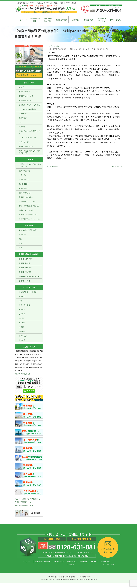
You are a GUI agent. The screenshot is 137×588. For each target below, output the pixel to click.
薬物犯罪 (22, 331)
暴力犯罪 (22, 322)
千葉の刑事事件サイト (24, 502)
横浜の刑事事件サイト (24, 505)
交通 (20, 300)
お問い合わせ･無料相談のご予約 (30, 132)
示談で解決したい (25, 192)
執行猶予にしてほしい (27, 201)
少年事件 (22, 314)
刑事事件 (57, 46)
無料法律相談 (61, 19)
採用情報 (22, 126)
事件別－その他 (24, 281)
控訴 (20, 239)
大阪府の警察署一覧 (26, 146)
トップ (49, 46)
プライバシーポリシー (28, 137)
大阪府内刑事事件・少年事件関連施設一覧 (30, 152)
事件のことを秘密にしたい (28, 214)
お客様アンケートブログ (27, 292)
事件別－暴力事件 (25, 259)
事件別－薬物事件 (25, 272)
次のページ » (116, 166)
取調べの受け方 (24, 171)
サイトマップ (23, 142)
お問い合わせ (115, 19)
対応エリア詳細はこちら (22, 374)
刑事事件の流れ (35, 19)
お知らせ (22, 296)
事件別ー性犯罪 (24, 263)
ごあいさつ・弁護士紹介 (27, 109)
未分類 (21, 327)
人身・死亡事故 (24, 305)
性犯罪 (21, 318)
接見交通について (25, 175)
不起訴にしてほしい (26, 197)
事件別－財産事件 (25, 267)
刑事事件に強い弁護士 (48, 19)
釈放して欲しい (24, 179)
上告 (20, 243)
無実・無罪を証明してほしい (29, 206)
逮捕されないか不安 (26, 210)
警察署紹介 (23, 336)
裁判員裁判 (23, 234)
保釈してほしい (24, 184)
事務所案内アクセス (101, 19)
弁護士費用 (88, 19)
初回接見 (75, 19)
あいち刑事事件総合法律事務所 (27, 498)
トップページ (21, 19)
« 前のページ (52, 166)
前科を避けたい (24, 188)
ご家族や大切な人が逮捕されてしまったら (30, 165)
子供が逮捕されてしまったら (29, 219)
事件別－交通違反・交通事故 (29, 276)
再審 (20, 247)
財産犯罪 (22, 340)
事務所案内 (23, 118)
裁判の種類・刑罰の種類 (27, 230)
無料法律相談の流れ (26, 100)
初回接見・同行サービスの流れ (30, 105)
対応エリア (24, 122)
